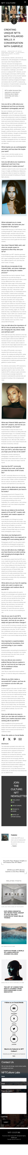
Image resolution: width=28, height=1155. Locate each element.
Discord (14, 1024)
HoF (2, 946)
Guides (12, 906)
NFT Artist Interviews (13, 982)
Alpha (2, 906)
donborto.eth (4, 113)
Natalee (3, 51)
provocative (5, 55)
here (14, 1056)
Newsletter (14, 1013)
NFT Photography (19, 906)
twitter (14, 1034)
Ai (16, 52)
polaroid (16, 53)
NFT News (11, 52)
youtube (14, 1044)
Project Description (6, 1091)
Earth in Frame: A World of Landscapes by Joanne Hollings (14, 952)
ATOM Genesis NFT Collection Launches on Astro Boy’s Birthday (15, 870)
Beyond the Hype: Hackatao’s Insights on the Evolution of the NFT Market (15, 861)
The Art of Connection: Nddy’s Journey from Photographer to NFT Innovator (13, 989)
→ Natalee (14, 846)
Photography (9, 53)
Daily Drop (7, 906)
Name (3, 1076)
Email (3, 1083)
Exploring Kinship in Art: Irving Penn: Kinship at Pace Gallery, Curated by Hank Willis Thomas (14, 914)
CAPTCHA (4, 1116)
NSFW (2, 53)
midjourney (20, 52)
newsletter (11, 51)
